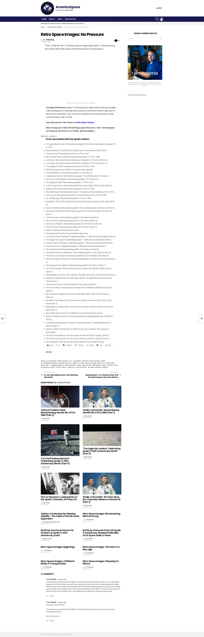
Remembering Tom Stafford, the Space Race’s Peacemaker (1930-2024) (76, 150)
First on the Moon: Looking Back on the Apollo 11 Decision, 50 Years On (59, 498)
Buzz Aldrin (91, 363)
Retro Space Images (92, 361)
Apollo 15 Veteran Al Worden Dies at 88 (62, 230)
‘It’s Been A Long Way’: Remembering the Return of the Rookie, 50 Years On (77, 256)
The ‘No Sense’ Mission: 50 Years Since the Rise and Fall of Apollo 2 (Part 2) (77, 335)
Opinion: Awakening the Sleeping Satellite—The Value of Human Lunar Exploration (60, 516)
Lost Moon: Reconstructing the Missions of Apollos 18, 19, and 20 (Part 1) (76, 163)
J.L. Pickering (76, 361)
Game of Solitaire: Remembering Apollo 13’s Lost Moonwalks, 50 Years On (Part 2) (80, 208)
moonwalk (63, 361)
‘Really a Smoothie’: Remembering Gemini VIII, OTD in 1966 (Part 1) (101, 411)
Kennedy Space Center (103, 365)
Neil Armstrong (85, 365)
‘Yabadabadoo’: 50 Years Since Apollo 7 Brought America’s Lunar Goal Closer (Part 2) (81, 275)
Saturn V (46, 365)
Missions (45, 136)
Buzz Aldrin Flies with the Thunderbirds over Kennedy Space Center (74, 313)
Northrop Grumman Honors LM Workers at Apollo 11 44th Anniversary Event (57, 533)
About (51, 19)
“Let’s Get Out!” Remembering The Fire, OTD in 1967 (67, 154)
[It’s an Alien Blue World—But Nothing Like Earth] (2, 318)
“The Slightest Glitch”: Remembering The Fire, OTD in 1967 (70, 166)
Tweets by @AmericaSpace (137, 95)
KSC (65, 367)
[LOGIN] (161, 19)
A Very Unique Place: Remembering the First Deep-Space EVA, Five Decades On (79, 185)
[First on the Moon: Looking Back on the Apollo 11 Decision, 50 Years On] (60, 483)
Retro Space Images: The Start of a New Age (101, 548)
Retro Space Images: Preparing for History (101, 562)
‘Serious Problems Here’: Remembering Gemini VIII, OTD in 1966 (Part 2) (58, 412)
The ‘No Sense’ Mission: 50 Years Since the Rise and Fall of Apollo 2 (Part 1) (77, 338)
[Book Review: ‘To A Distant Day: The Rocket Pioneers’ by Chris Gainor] (201, 318)
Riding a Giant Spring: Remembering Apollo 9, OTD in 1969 (70, 189)
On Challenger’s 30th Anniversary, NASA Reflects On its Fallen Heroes (75, 342)
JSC (116, 365)
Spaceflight (71, 365)
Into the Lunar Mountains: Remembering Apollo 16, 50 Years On (72, 179)
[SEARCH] (157, 19)
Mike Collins (79, 363)
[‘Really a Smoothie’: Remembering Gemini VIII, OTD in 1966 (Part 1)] (102, 397)
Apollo (52, 136)
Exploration (70, 19)
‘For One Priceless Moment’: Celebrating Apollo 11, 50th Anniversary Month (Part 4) (80, 236)
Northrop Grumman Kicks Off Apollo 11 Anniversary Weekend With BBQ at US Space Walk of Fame (102, 533)
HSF (104, 361)
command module (50, 363)
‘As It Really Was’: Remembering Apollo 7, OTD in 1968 (68, 198)
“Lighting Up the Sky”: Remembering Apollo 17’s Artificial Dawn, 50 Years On (77, 176)
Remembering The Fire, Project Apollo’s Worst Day (67, 233)
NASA (106, 367)
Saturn (111, 363)
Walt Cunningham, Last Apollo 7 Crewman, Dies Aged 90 (69, 169)
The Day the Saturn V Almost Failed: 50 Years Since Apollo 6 (71, 284)
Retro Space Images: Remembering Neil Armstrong (101, 515)
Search (161, 39)
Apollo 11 (102, 363)
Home (44, 19)
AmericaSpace (58, 365)
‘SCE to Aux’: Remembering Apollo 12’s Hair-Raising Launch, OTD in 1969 (76, 195)
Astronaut (82, 367)
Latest (159, 8)
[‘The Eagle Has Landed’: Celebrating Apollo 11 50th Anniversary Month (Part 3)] (102, 435)
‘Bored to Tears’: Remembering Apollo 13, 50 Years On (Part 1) (71, 227)
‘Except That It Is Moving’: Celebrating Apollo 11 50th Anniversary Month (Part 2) (79, 243)
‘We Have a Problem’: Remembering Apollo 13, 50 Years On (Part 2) (73, 224)
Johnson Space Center (52, 367)
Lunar (91, 367)
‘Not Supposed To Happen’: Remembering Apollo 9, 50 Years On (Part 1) (76, 265)
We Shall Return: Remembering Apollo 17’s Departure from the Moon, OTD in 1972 (80, 192)
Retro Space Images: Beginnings (58, 546)
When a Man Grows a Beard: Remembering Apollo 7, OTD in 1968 (73, 157)
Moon (98, 367)
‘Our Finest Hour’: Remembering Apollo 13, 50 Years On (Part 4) (72, 217)
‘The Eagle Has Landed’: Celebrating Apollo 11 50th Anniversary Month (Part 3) (78, 240)
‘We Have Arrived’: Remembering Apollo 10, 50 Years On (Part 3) (72, 249)
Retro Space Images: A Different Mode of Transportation (58, 562)
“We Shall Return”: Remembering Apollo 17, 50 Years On (69, 173)
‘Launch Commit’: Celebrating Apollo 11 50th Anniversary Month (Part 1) (76, 246)
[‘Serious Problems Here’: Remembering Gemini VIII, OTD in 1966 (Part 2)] (60, 397)
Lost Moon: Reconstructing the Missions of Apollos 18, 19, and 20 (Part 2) (76, 160)
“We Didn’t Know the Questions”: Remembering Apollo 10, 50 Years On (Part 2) (78, 252)
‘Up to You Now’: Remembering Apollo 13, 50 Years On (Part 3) (71, 220)
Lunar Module (66, 363)
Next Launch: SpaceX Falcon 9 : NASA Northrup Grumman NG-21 (62, 23)
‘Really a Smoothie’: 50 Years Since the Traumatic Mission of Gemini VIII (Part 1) (101, 499)
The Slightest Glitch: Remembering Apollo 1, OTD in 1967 (69, 182)
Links (59, 19)
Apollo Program (49, 361)
